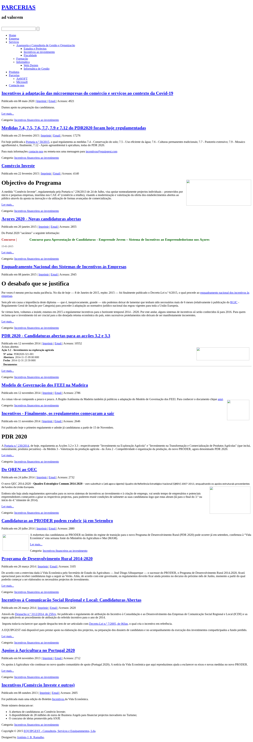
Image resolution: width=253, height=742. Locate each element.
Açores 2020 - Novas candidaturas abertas (41, 218)
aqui (220, 399)
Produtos (14, 72)
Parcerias (14, 75)
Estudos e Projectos (35, 48)
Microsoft (22, 82)
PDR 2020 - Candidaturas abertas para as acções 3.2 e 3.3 (55, 335)
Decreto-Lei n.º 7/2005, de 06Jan (108, 623)
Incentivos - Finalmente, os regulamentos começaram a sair (57, 413)
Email (52, 101)
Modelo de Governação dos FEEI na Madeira (44, 385)
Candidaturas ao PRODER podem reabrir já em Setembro (57, 520)
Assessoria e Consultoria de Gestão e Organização (45, 45)
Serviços (14, 42)
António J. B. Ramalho (30, 737)
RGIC (233, 302)
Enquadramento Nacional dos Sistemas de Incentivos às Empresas (63, 266)
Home (12, 35)
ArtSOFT (22, 78)
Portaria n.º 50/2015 (37, 141)
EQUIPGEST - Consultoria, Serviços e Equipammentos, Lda (59, 731)
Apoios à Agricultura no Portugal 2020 (38, 650)
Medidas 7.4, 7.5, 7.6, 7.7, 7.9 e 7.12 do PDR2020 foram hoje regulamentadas (73, 127)
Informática (23, 62)
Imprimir (41, 101)
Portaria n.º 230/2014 (16, 445)
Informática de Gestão (36, 68)
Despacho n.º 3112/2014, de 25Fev (35, 614)
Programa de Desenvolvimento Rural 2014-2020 (47, 558)
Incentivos (58, 699)
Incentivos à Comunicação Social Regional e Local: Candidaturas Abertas (71, 599)
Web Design (31, 65)
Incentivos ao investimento (39, 52)
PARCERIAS (18, 7)
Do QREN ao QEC (19, 469)
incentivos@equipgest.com (101, 151)
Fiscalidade (30, 55)
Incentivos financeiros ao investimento (36, 120)
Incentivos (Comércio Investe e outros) (38, 685)
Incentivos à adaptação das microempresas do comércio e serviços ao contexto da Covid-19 (87, 93)
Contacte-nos (16, 85)
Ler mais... (7, 113)
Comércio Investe (18, 165)
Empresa (14, 38)
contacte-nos (36, 151)
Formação (22, 58)
